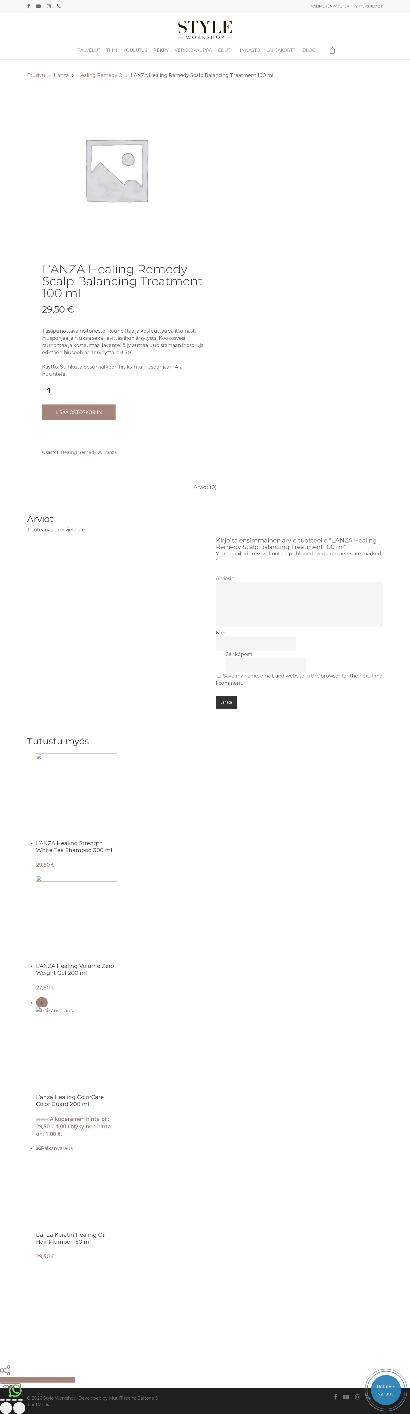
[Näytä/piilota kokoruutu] (8, 1400)
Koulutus (135, 50)
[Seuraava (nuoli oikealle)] (19, 1408)
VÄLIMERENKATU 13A (330, 6)
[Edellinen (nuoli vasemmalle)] (6, 1408)
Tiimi (111, 50)
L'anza (61, 75)
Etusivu (36, 75)
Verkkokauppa (193, 50)
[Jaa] (14, 1400)
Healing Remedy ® (99, 75)
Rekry (161, 50)
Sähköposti (239, 654)
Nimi (221, 633)
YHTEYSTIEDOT (369, 6)
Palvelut (88, 50)
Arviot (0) (205, 487)
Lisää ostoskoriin (79, 412)
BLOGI (310, 50)
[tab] (205, 487)
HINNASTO (248, 50)
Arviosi (225, 578)
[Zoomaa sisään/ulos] (2, 1400)
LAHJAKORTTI (281, 50)
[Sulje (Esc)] (20, 1400)
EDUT (224, 50)
